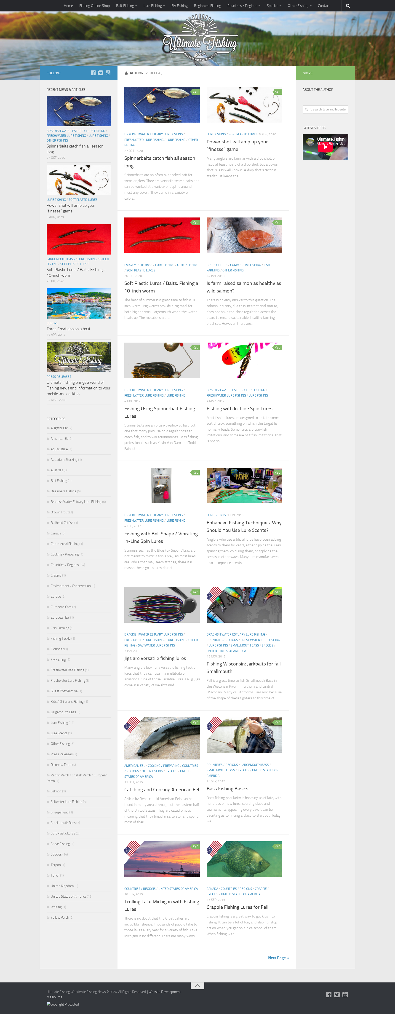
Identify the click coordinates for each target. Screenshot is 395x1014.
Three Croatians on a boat (68, 328)
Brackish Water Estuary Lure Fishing (153, 134)
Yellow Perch (60, 917)
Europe (52, 323)
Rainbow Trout (61, 765)
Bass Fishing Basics (227, 789)
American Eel (134, 766)
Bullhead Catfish (62, 523)
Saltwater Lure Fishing (156, 645)
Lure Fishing (153, 5)
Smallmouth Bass (245, 645)
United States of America (226, 651)
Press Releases (59, 377)
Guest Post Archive (64, 691)
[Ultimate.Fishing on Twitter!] (100, 73)
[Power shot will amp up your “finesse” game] (244, 105)
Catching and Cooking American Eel (161, 790)
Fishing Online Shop (94, 5)
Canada (212, 889)
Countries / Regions (242, 5)
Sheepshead (60, 812)
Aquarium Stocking (64, 460)
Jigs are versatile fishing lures (155, 658)
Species (272, 5)
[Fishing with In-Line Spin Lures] (244, 360)
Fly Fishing (179, 5)
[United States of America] (216, 598)
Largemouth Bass (138, 265)
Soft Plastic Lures (243, 134)
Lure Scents (216, 515)
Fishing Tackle (61, 638)
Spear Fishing (60, 844)
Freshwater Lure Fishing (144, 140)
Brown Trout (60, 512)
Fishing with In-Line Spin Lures (239, 409)
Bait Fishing (125, 5)
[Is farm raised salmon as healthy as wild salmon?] (244, 235)
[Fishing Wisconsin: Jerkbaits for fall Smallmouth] (244, 604)
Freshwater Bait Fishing (67, 670)
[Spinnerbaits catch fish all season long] (162, 105)
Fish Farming (60, 628)
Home (68, 5)
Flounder (57, 649)
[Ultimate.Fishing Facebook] (93, 73)
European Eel (60, 617)
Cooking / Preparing (163, 766)
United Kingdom (62, 886)
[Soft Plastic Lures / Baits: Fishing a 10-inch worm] (162, 235)
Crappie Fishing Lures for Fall (237, 907)
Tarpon (56, 865)
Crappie (261, 889)
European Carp (61, 607)
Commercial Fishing (245, 265)
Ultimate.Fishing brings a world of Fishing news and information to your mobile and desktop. (78, 388)
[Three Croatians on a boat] (79, 303)
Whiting (56, 907)
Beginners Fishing (207, 5)
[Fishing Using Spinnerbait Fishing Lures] (162, 360)
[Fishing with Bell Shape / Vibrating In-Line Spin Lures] (162, 485)
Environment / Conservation (71, 586)
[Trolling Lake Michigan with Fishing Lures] (162, 859)
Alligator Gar (59, 428)
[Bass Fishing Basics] (244, 735)
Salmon (56, 791)
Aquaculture (217, 265)
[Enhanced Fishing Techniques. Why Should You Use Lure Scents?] (244, 485)
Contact (324, 5)
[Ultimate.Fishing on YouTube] (108, 73)
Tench (55, 875)
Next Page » (278, 957)
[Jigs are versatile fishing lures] (162, 604)
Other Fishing (298, 5)
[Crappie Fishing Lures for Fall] (244, 859)
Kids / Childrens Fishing (67, 702)
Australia (57, 470)
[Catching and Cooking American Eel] (162, 738)
